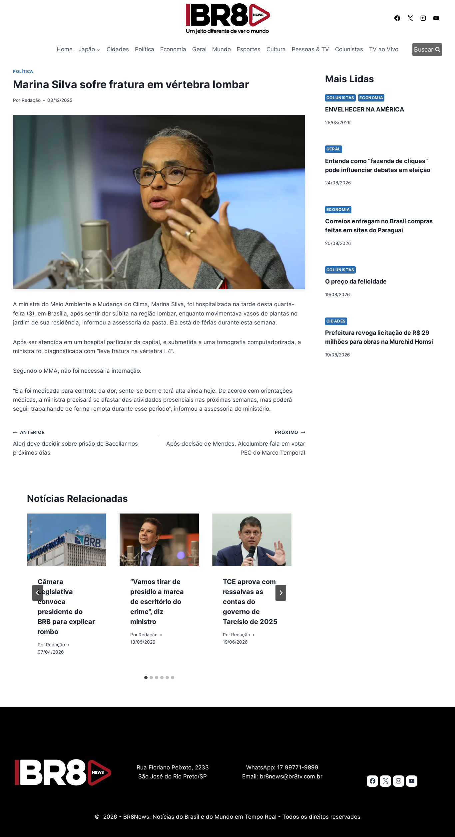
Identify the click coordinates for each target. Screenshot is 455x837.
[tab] (146, 677)
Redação (31, 100)
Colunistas (349, 49)
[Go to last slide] (37, 593)
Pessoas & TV (310, 49)
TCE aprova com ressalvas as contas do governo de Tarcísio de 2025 (250, 602)
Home (65, 49)
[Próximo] (280, 593)
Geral (199, 49)
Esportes (248, 49)
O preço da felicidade (356, 281)
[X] (410, 18)
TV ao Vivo (383, 49)
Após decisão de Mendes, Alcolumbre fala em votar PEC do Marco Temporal (235, 443)
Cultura (276, 49)
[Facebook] (397, 18)
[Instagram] (423, 18)
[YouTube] (436, 18)
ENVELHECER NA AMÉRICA (364, 109)
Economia (173, 49)
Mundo (221, 49)
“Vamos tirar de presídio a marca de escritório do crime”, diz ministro (157, 602)
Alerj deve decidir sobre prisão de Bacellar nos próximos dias (75, 443)
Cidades (118, 49)
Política (144, 49)
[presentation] (66, 540)
